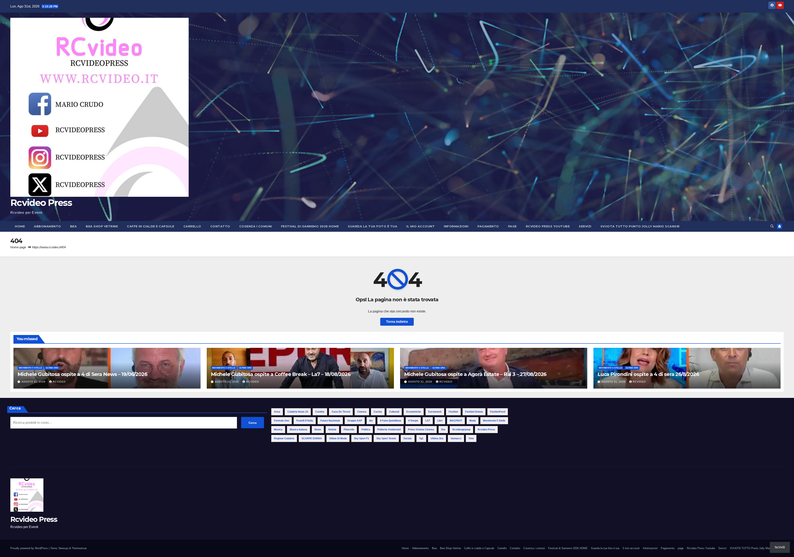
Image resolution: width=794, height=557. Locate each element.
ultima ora (437, 438)
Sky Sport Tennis (386, 438)
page (512, 226)
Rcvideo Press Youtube (548, 226)
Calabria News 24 (297, 411)
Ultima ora (52, 368)
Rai (443, 429)
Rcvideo (59, 381)
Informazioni (456, 226)
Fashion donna (474, 411)
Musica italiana (298, 429)
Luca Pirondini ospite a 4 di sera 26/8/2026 (648, 374)
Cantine (319, 411)
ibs (371, 420)
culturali (394, 411)
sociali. (407, 438)
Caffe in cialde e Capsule (150, 226)
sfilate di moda (338, 438)
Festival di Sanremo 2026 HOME (310, 226)
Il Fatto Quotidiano (390, 420)
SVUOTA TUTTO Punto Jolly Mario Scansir (640, 226)
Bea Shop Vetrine (102, 226)
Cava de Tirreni (341, 411)
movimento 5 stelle (494, 420)
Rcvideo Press (41, 202)
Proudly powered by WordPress (29, 548)
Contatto (220, 226)
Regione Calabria (284, 438)
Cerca (15, 408)
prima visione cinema (421, 429)
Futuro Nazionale (330, 420)
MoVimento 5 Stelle (30, 368)
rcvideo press (486, 429)
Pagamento (488, 226)
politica (365, 429)
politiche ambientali (389, 429)
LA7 (427, 420)
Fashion (453, 411)
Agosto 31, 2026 (34, 381)
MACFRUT (456, 420)
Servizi (585, 226)
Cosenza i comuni (255, 226)
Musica (278, 429)
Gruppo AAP (354, 420)
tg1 (421, 438)
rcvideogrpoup (461, 429)
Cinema (361, 411)
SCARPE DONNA (311, 438)
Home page (18, 247)
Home (20, 226)
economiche (413, 411)
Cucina (378, 411)
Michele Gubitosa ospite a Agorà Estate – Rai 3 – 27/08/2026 (475, 374)
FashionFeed (497, 411)
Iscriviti (780, 547)
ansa (277, 411)
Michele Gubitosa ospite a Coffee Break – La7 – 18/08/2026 (280, 374)
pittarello (349, 429)
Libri (439, 420)
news (317, 429)
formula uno (281, 420)
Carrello (192, 226)
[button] (772, 226)
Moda (472, 420)
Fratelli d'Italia (304, 420)
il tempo (413, 420)
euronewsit (434, 411)
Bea (73, 226)
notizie (332, 429)
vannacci (456, 438)
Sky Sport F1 (361, 438)
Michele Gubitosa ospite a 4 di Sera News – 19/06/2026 (82, 374)
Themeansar (79, 548)
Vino (471, 438)
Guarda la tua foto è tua (372, 226)
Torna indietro (397, 321)
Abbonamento (47, 226)
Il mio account (420, 226)
